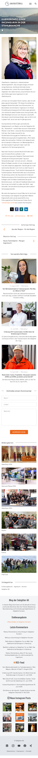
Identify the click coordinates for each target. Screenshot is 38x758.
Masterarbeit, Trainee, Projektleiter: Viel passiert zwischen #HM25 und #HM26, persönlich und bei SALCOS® (19, 376)
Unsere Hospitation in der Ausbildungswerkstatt (18, 684)
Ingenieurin (17, 586)
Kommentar (21, 216)
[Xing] (31, 746)
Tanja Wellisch (17, 15)
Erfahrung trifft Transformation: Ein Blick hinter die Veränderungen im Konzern (19, 333)
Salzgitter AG (6, 589)
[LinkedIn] (7, 746)
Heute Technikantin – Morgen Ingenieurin (14, 242)
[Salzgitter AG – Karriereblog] (14, 4)
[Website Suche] (35, 3)
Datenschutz (11, 751)
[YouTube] (19, 746)
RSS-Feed (20, 662)
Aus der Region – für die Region (23, 229)
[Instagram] (13, 746)
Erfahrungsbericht (7, 586)
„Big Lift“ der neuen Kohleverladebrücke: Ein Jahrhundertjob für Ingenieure (19, 655)
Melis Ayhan (24, 286)
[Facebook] (25, 746)
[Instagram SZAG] (7, 707)
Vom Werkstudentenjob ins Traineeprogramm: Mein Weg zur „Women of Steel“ (19, 290)
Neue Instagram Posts (20, 697)
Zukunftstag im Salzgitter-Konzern (22, 637)
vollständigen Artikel (8, 202)
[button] (12, 209)
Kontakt (28, 751)
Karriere (24, 586)
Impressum (20, 751)
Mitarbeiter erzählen (11, 30)
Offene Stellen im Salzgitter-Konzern (19, 622)
